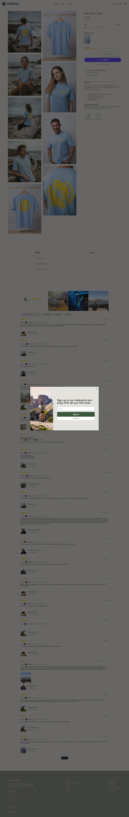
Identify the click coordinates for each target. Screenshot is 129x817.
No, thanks (76, 418)
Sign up (76, 414)
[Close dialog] (96, 388)
